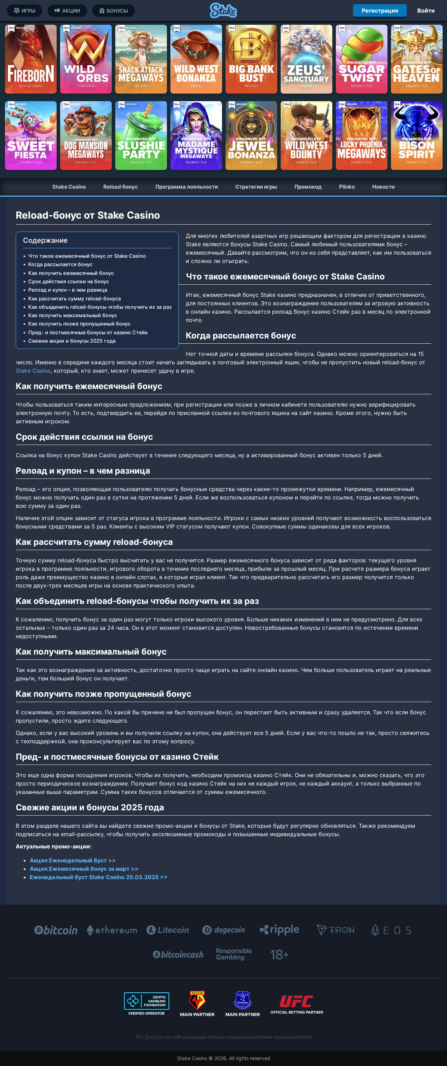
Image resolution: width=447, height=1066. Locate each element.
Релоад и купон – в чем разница (67, 290)
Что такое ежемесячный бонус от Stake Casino (87, 256)
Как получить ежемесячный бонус (71, 273)
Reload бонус (120, 186)
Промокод (308, 186)
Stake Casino (33, 370)
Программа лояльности (186, 186)
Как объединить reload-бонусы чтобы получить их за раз (99, 307)
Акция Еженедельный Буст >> (73, 860)
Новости (383, 186)
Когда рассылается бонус (60, 264)
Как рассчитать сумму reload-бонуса (74, 298)
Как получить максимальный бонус (72, 315)
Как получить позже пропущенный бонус (79, 324)
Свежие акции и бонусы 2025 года (72, 341)
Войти (426, 10)
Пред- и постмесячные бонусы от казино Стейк (88, 332)
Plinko (347, 186)
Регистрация (380, 10)
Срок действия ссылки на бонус (68, 281)
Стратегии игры (256, 186)
